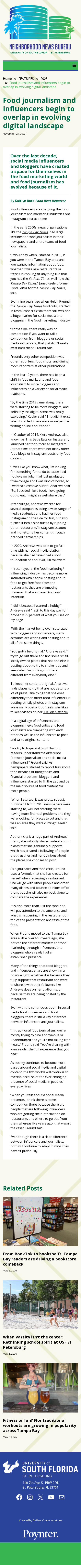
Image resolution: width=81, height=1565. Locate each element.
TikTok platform (55, 712)
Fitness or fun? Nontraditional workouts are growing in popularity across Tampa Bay (39, 1425)
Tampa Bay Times (35, 232)
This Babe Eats (36, 439)
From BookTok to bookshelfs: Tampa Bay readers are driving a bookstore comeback (40, 1259)
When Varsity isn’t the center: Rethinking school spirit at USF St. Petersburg (38, 1342)
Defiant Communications (47, 1520)
